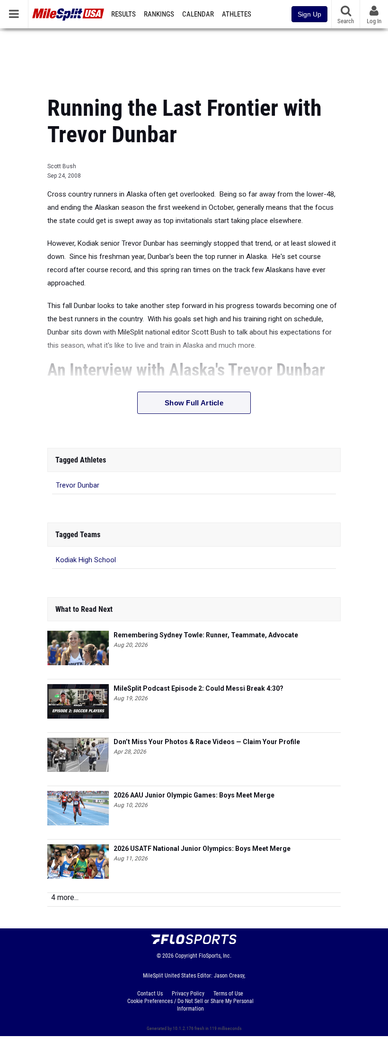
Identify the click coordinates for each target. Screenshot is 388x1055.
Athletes (236, 14)
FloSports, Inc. (215, 955)
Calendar (198, 14)
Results (123, 14)
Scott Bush (61, 166)
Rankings (159, 14)
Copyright (186, 955)
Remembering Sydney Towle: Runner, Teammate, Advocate (206, 635)
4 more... (65, 897)
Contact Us (150, 993)
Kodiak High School (86, 560)
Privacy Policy (188, 993)
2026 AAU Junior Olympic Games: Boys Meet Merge (194, 795)
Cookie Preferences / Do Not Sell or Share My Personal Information (190, 1005)
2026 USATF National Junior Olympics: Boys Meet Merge (202, 848)
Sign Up (309, 14)
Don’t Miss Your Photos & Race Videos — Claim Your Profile (207, 742)
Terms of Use (228, 993)
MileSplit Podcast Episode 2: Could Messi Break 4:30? (198, 688)
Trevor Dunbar (77, 485)
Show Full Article (194, 403)
